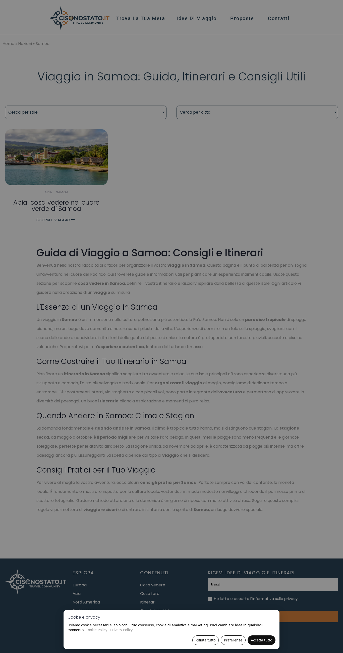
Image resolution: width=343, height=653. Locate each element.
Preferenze (233, 640)
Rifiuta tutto (205, 640)
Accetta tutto (261, 640)
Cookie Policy (96, 629)
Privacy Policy (121, 629)
